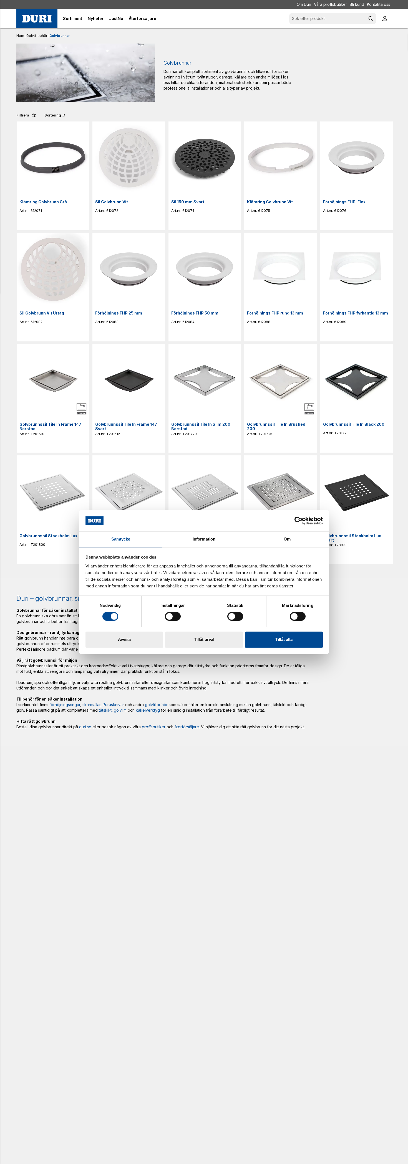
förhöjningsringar (64, 704)
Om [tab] (287, 539)
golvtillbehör (156, 704)
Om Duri (304, 4)
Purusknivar (113, 704)
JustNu (116, 18)
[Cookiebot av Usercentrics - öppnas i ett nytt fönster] (298, 520)
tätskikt (105, 710)
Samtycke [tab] (120, 539)
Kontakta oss (378, 4)
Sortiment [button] (72, 18)
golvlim (120, 710)
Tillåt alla (284, 639)
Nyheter (96, 18)
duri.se (85, 726)
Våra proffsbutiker (330, 4)
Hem (20, 36)
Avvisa (124, 639)
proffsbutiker (153, 726)
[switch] (173, 616)
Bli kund (357, 4)
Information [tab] (204, 539)
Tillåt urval (204, 639)
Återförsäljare (142, 18)
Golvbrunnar (59, 36)
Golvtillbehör (36, 36)
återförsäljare (187, 726)
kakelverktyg (148, 710)
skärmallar (91, 704)
